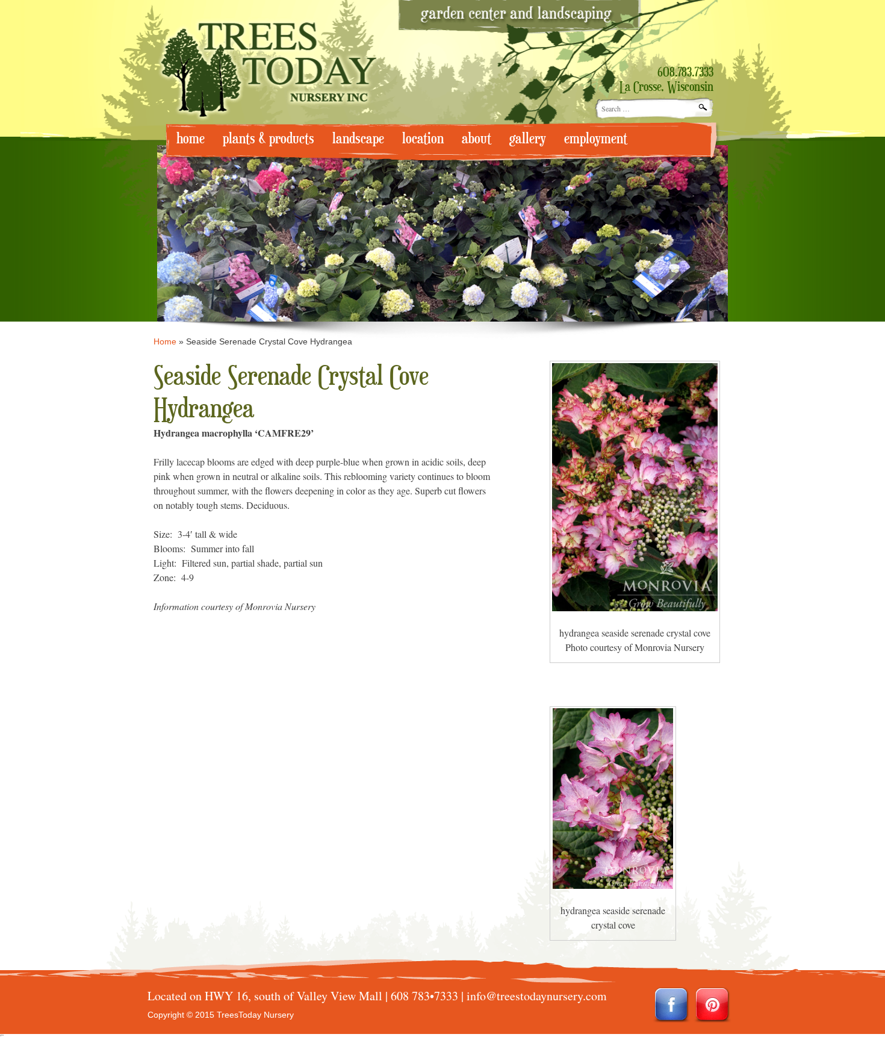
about (476, 139)
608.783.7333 (685, 73)
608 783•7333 (424, 996)
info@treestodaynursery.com (537, 996)
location (423, 139)
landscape (358, 139)
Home (165, 341)
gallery (527, 139)
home (190, 139)
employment (595, 139)
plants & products (268, 139)
